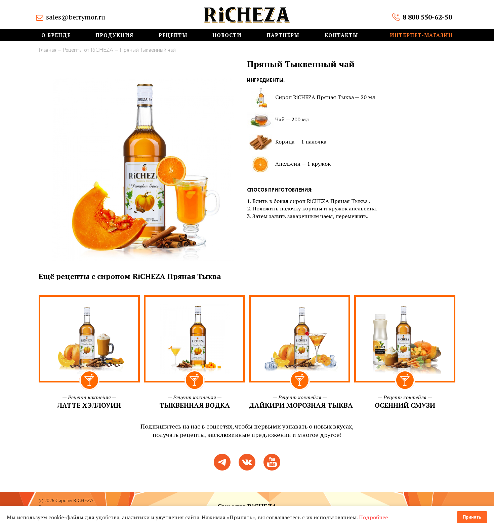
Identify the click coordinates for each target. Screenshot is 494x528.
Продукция (114, 35)
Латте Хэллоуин (89, 405)
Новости (227, 35)
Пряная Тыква (335, 97)
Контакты (341, 35)
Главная (47, 50)
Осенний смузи (405, 405)
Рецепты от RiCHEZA (88, 50)
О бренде (56, 35)
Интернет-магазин (421, 35)
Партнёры (282, 35)
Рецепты (173, 35)
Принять (472, 517)
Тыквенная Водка (194, 405)
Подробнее (373, 517)
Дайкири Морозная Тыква (301, 405)
